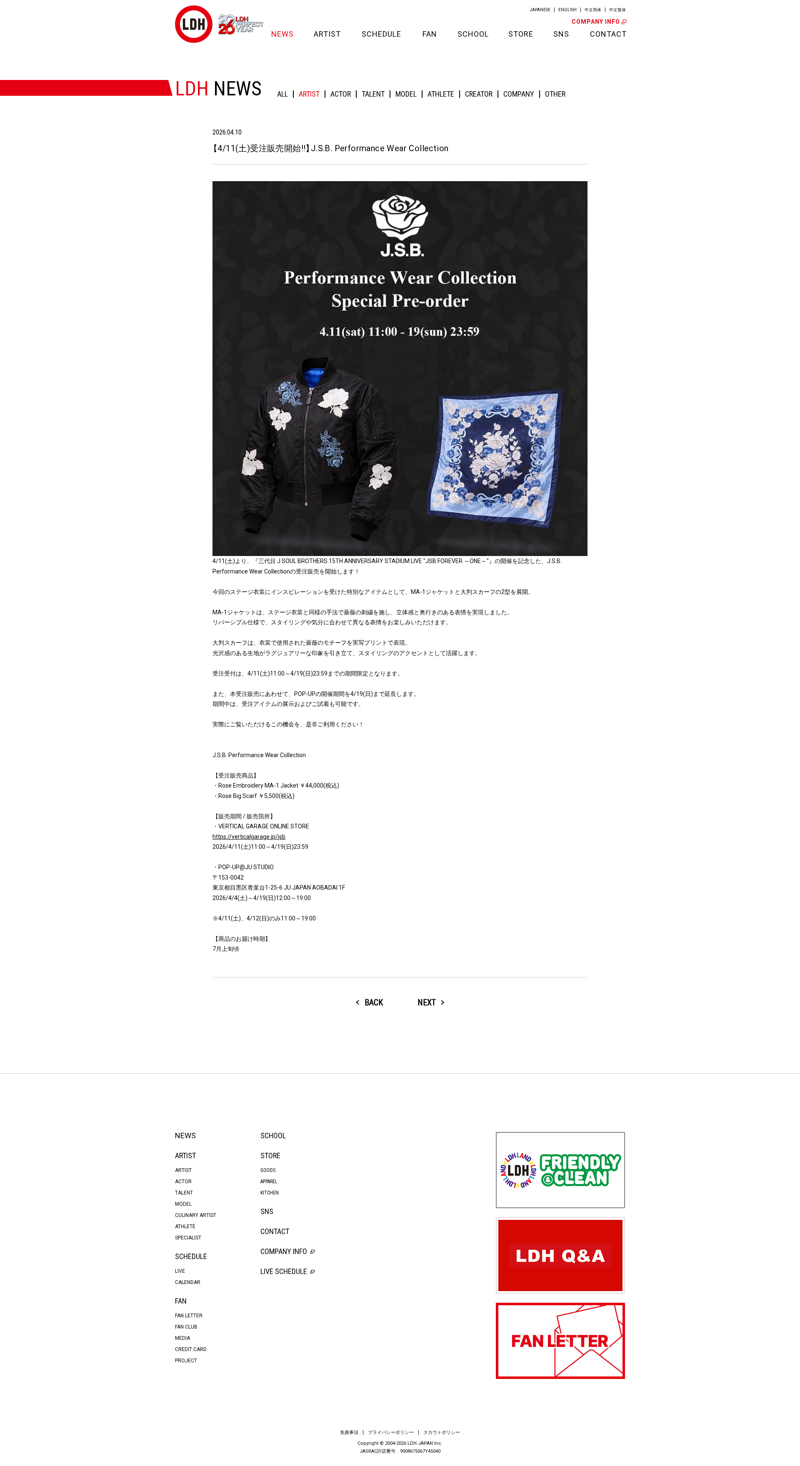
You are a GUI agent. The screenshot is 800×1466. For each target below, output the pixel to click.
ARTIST (327, 34)
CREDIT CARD (191, 1349)
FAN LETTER (188, 1316)
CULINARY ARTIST (195, 1215)
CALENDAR (187, 1282)
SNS (561, 34)
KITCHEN (269, 1193)
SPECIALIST (188, 1238)
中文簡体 (593, 9)
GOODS (267, 1170)
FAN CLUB (186, 1327)
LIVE (180, 1271)
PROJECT (186, 1361)
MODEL (406, 94)
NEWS (282, 34)
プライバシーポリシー (391, 1432)
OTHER (555, 94)
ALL (282, 94)
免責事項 (349, 1432)
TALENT (373, 94)
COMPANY (518, 94)
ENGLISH (567, 9)
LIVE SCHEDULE (283, 1271)
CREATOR (478, 94)
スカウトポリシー (441, 1432)
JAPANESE (540, 9)
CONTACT (607, 34)
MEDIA (182, 1338)
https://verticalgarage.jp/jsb (248, 836)
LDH (193, 24)
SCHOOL (473, 34)
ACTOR (340, 94)
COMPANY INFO (596, 21)
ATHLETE (441, 94)
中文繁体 (617, 9)
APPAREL (269, 1181)
